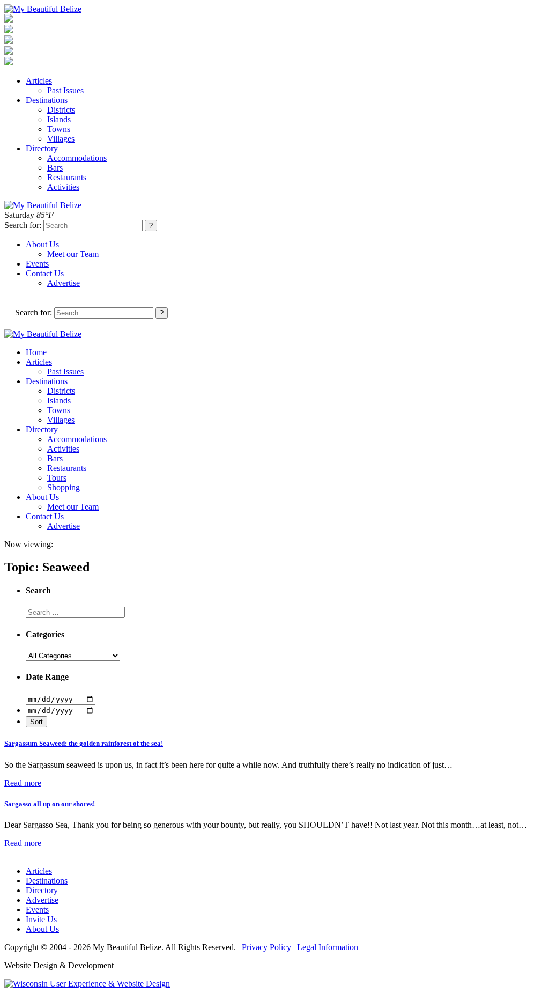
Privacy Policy (266, 947)
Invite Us (41, 919)
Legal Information (327, 947)
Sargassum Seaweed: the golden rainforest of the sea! (83, 743)
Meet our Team (73, 254)
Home (36, 352)
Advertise (63, 283)
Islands (59, 119)
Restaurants (66, 177)
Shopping (63, 487)
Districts (61, 109)
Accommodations (77, 158)
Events (37, 263)
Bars (55, 167)
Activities (63, 187)
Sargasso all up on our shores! (49, 804)
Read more (22, 783)
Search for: (22, 225)
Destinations (47, 100)
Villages (61, 138)
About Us (42, 244)
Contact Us (45, 273)
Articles (39, 80)
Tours (56, 477)
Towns (58, 129)
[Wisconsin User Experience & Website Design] (87, 983)
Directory (42, 148)
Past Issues (65, 90)
